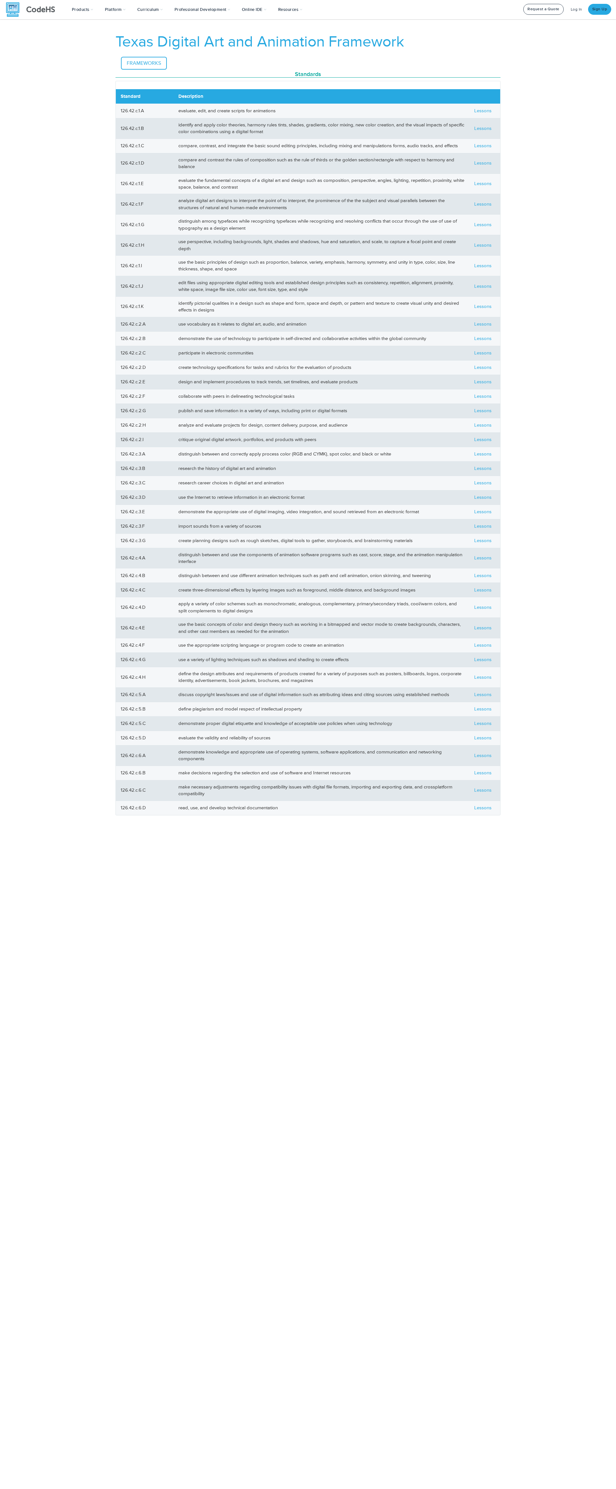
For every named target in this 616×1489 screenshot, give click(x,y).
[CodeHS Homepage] (33, 9)
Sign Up (599, 9)
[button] (82, 9)
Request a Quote (543, 9)
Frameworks (144, 63)
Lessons (483, 111)
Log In (576, 9)
